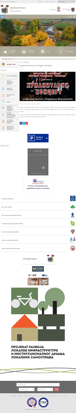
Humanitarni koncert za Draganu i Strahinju (36, 65)
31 (29, 170)
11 (32, 162)
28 (40, 167)
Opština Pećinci (4, 59)
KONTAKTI (64, 395)
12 (35, 162)
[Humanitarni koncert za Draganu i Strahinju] (47, 101)
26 (35, 167)
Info (9, 59)
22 (43, 165)
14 (40, 162)
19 (35, 165)
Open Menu (2, 16)
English (3, 1)
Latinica (15, 1)
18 (32, 165)
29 (43, 167)
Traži (56, 389)
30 (46, 167)
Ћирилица (9, 1)
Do (36, 389)
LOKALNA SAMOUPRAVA (52, 395)
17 (29, 165)
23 (46, 165)
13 (37, 162)
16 (46, 162)
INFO (59, 395)
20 (37, 165)
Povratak (22, 69)
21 (40, 165)
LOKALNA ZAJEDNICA (33, 395)
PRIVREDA (20, 395)
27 (37, 167)
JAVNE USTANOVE (42, 395)
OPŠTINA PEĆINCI (13, 395)
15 (43, 162)
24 (29, 167)
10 (29, 162)
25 (32, 167)
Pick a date (33, 389)
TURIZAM (26, 395)
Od (17, 389)
